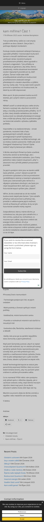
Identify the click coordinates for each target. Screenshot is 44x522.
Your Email (8, 261)
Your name (8, 253)
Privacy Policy (25, 282)
